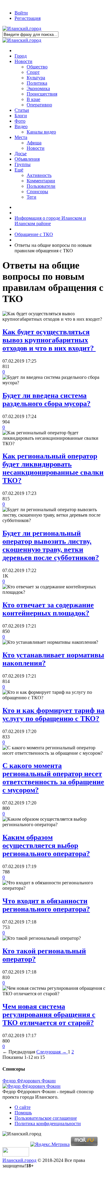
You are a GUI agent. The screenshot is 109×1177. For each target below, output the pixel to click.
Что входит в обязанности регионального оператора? (46, 905)
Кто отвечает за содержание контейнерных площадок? (48, 609)
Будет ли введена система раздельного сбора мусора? (46, 400)
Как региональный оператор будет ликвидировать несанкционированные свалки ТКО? (53, 468)
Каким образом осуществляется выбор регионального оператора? (46, 845)
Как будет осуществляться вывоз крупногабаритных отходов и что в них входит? (49, 340)
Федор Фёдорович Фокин (29, 1080)
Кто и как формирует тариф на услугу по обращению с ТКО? (53, 714)
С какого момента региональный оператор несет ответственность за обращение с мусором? (53, 778)
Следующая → (52, 1051)
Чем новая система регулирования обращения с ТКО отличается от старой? (48, 1014)
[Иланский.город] (21, 28)
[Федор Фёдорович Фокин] (31, 1086)
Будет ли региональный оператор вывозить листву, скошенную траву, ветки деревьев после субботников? (50, 545)
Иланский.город (19, 1160)
